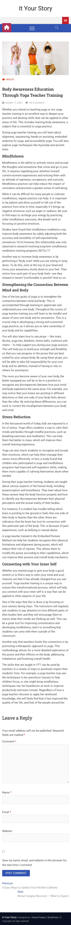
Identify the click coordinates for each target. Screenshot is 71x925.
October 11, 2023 (13, 102)
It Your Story (35, 8)
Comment (9, 741)
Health (10, 79)
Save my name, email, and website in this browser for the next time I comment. (34, 863)
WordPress (52, 917)
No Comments (36, 102)
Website (7, 831)
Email (6, 812)
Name (6, 792)
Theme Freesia (38, 917)
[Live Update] (65, 20)
